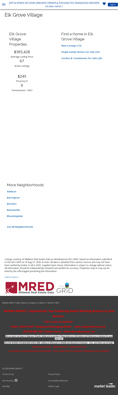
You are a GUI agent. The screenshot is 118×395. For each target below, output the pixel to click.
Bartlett (12, 203)
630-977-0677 (53, 303)
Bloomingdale (15, 216)
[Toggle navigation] (3, 5)
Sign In (113, 4)
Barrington (13, 197)
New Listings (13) (71, 45)
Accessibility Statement (58, 381)
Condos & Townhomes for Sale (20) (81, 58)
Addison (11, 191)
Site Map (6, 386)
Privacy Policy (54, 374)
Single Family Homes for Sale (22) (80, 51)
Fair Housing (7, 380)
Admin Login (53, 386)
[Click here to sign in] (104, 4)
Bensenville (13, 209)
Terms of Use (8, 374)
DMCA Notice (11, 277)
